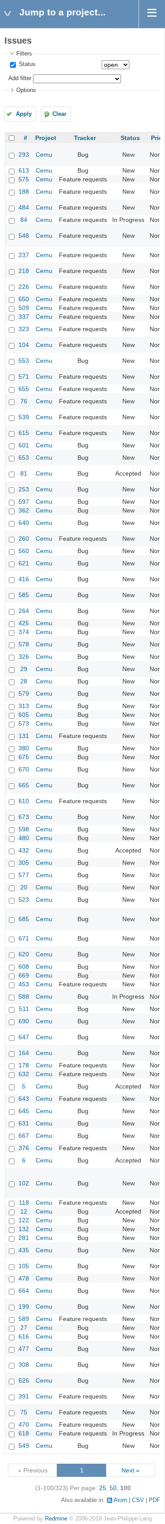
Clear (59, 114)
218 (23, 270)
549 (23, 1445)
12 (23, 1211)
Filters (24, 54)
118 (24, 1202)
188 (23, 191)
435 (23, 1250)
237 (23, 254)
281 (23, 1237)
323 (23, 328)
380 (23, 748)
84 (23, 219)
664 (23, 1290)
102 (23, 1183)
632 (23, 1074)
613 (23, 170)
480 (23, 837)
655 (23, 388)
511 (24, 1008)
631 (23, 1123)
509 (23, 307)
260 (23, 538)
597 (23, 501)
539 (23, 417)
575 (23, 179)
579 (23, 693)
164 (23, 1052)
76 (23, 401)
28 (23, 681)
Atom (120, 1500)
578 (23, 644)
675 (23, 756)
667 (23, 1135)
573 (23, 723)
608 (23, 966)
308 (23, 1364)
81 (23, 473)
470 (23, 1424)
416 (23, 579)
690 (23, 1021)
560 (23, 550)
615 (23, 432)
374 (23, 631)
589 (23, 1318)
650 (23, 299)
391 (23, 1396)
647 (23, 1037)
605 (23, 714)
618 (23, 1433)
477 (23, 1348)
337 (23, 316)
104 (23, 344)
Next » (130, 1470)
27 (23, 1327)
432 (23, 850)
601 (23, 445)
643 (23, 1098)
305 (23, 862)
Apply (24, 114)
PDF (154, 1500)
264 (23, 610)
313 (23, 705)
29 (23, 668)
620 (23, 954)
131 (23, 735)
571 (23, 376)
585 (23, 594)
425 (23, 623)
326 (23, 656)
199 (23, 1306)
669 (23, 975)
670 (23, 769)
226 (23, 286)
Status (26, 64)
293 (23, 154)
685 (23, 919)
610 (23, 800)
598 (23, 829)
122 (23, 1220)
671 (23, 938)
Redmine (56, 1519)
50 (113, 1487)
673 (23, 816)
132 (23, 1228)
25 (102, 1487)
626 (23, 1380)
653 (23, 457)
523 (23, 899)
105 (23, 1265)
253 (23, 489)
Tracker (85, 137)
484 (23, 207)
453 (23, 984)
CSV (138, 1500)
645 (23, 1110)
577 (23, 874)
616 (23, 1336)
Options (26, 90)
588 (23, 996)
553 (23, 360)
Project (45, 137)
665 (23, 785)
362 (23, 510)
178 (23, 1065)
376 (23, 1147)
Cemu (44, 154)
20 (23, 887)
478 (23, 1278)
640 (23, 522)
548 (23, 235)
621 (23, 563)
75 (23, 1412)
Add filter (19, 78)
